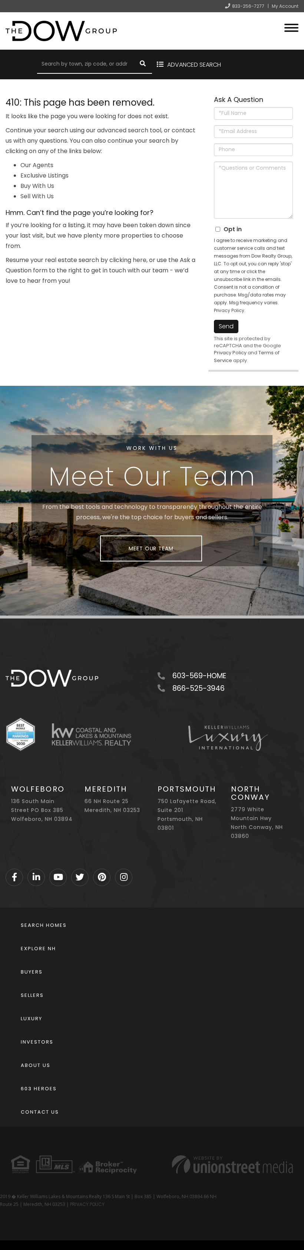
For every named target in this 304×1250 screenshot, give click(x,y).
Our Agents (36, 165)
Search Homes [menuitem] (44, 925)
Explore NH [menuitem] (38, 948)
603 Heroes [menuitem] (39, 1088)
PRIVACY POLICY (87, 1204)
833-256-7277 (248, 6)
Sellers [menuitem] (32, 995)
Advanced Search (194, 64)
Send (226, 326)
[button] (142, 64)
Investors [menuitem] (37, 1041)
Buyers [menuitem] (32, 971)
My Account (285, 6)
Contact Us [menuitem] (40, 1111)
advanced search (122, 130)
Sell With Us (37, 196)
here (139, 260)
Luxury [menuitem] (31, 1018)
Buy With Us (37, 186)
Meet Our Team (151, 548)
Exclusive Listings (44, 175)
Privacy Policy (229, 310)
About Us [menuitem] (35, 1065)
